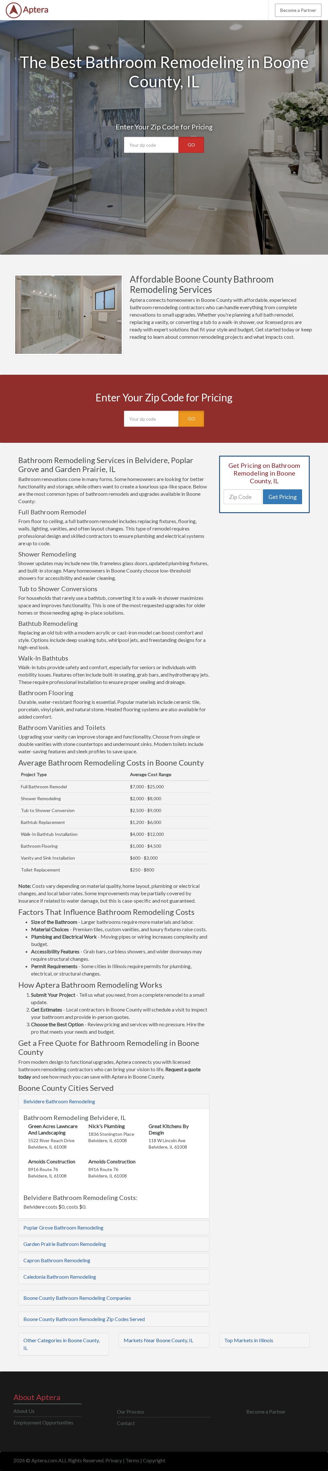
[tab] (114, 1101)
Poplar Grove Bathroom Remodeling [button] (63, 1227)
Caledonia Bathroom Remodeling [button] (59, 1277)
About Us (24, 1411)
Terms (132, 1460)
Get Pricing (282, 496)
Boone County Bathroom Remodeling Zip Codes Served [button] (84, 1319)
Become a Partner (298, 10)
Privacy (113, 1460)
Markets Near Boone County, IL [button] (158, 1340)
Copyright (154, 1460)
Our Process (130, 1411)
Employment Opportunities (43, 1422)
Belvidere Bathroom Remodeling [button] (59, 1101)
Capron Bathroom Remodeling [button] (56, 1260)
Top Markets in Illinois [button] (248, 1340)
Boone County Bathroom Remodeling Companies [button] (77, 1298)
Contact (126, 1423)
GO (191, 144)
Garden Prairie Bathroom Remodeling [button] (64, 1244)
